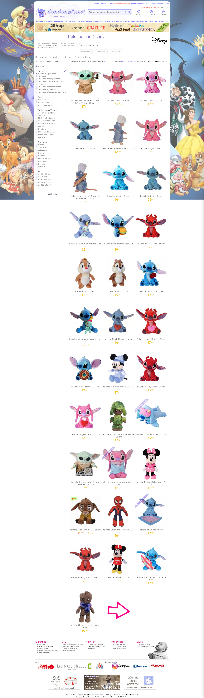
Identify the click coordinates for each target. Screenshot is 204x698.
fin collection (44, 105)
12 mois (41, 156)
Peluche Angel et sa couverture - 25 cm (118, 484)
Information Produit (119, 644)
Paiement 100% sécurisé (45, 646)
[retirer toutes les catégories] (65, 71)
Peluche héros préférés (49, 79)
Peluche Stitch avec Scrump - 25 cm (85, 246)
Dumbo (41, 129)
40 (125, 61)
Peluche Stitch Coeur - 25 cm (118, 340)
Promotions (116, 52)
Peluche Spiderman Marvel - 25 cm (118, 532)
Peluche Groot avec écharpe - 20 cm (85, 627)
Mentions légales (42, 648)
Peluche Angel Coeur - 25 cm (85, 435)
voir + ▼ (42, 137)
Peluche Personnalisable (50, 87)
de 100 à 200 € (45, 182)
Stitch (41, 115)
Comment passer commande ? (73, 644)
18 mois (41, 161)
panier (164, 14)
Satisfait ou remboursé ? (71, 646)
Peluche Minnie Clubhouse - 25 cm (151, 484)
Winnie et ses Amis (46, 121)
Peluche (78, 57)
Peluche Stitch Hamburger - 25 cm (118, 246)
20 (122, 61)
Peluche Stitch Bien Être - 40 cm (151, 436)
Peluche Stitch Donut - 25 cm (85, 388)
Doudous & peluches (61, 57)
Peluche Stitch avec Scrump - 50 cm (85, 341)
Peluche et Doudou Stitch (151, 531)
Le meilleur (101, 52)
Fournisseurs (92, 648)
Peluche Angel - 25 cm (151, 102)
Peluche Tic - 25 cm (118, 292)
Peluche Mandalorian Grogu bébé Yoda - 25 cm (85, 103)
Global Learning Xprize (146, 646)
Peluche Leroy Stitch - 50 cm (151, 245)
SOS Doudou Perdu (119, 646)
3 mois (41, 153)
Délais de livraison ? (69, 650)
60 (128, 61)
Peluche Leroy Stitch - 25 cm (151, 388)
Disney (88, 57)
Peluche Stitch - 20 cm (85, 149)
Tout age (42, 147)
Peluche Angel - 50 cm (118, 102)
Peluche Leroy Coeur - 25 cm (151, 340)
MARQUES (163, 21)
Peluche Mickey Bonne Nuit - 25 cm (118, 389)
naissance (42, 150)
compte (151, 14)
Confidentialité (42, 652)
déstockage (43, 102)
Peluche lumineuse (47, 89)
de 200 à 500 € (45, 185)
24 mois (41, 164)
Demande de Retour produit (97, 646)
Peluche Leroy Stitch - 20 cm (85, 578)
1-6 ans (41, 145)
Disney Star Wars (45, 123)
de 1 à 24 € (44, 174)
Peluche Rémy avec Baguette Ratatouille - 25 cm (85, 198)
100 (131, 61)
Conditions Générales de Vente (47, 650)
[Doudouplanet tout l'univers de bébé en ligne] (66, 17)
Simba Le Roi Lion (46, 132)
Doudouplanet (42, 57)
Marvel (41, 126)
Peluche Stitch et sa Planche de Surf (151, 579)
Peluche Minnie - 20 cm (118, 578)
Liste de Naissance (119, 648)
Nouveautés (85, 52)
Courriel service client (95, 644)
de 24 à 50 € (44, 177)
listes (139, 14)
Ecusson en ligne (144, 644)
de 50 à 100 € (44, 179)
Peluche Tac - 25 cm (85, 292)
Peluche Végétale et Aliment (52, 92)
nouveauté (43, 100)
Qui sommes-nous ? (44, 644)
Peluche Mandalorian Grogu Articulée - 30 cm (85, 484)
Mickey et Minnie (46, 118)
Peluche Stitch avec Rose (151, 292)
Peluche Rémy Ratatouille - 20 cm (118, 149)
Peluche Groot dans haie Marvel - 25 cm (118, 436)
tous (135, 61)
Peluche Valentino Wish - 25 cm (85, 531)
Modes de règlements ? (70, 648)
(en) (48, 652)
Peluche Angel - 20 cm (151, 149)
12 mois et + (43, 158)
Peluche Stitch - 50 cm (151, 197)
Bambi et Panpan (45, 135)
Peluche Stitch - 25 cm (118, 197)
